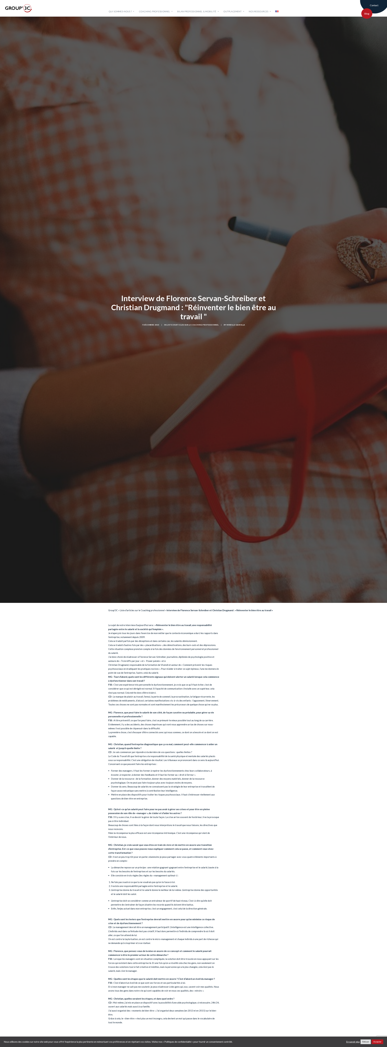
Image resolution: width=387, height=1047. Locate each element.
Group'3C (113, 634)
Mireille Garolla (236, 336)
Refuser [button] (365, 1041)
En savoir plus (353, 1041)
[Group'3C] (18, 8)
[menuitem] (121, 8)
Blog (366, 13)
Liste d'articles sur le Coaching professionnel (193, 336)
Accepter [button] (377, 1041)
